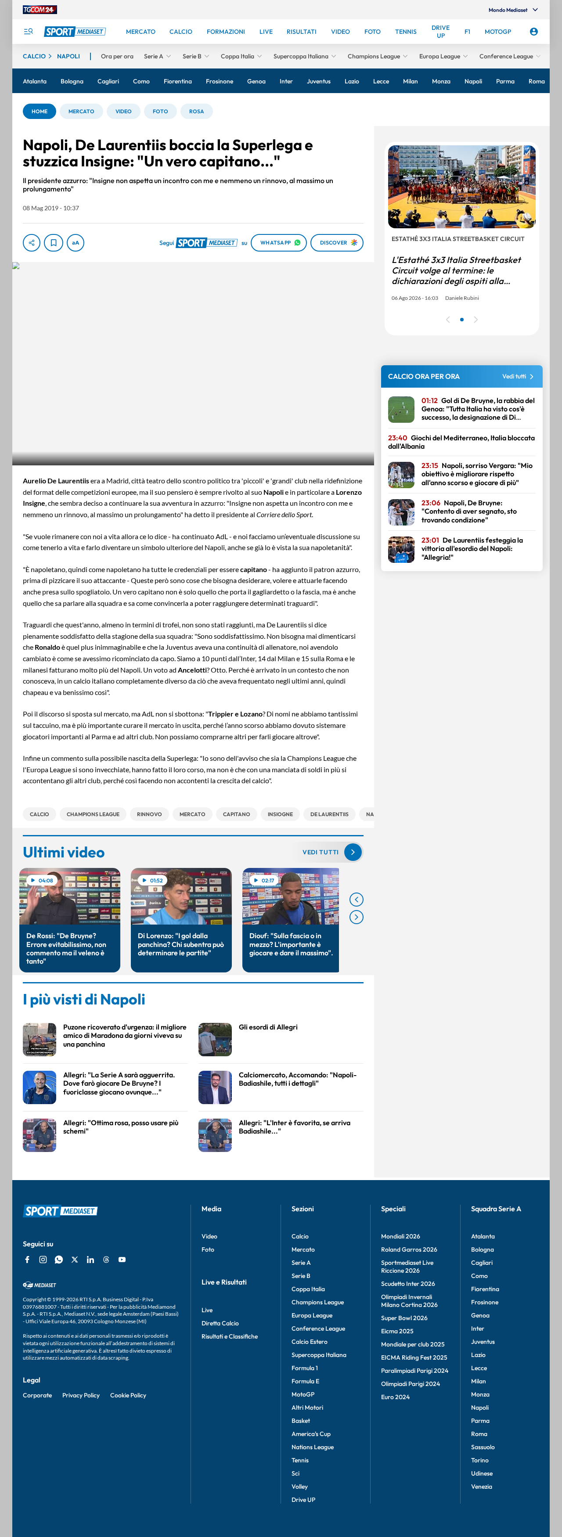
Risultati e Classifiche (230, 1336)
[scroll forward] (356, 917)
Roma (479, 1434)
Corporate (37, 1395)
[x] (74, 1259)
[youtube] (122, 1259)
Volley (300, 1486)
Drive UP (303, 1500)
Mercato (303, 1249)
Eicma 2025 (397, 1331)
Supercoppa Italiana (319, 1355)
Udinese (482, 1473)
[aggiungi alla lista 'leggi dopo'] (53, 243)
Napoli (480, 1407)
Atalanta (483, 1236)
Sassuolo (483, 1447)
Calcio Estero (310, 1342)
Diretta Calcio (220, 1323)
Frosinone (484, 1302)
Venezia (481, 1486)
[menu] (28, 31)
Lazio (478, 1355)
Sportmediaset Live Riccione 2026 (407, 1266)
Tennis (300, 1460)
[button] (39, 111)
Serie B (301, 1276)
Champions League (318, 1302)
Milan (478, 1381)
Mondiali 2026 (400, 1236)
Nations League (313, 1447)
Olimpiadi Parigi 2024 (410, 1384)
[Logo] (76, 31)
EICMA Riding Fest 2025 (414, 1357)
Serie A (301, 1263)
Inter (477, 1328)
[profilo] (534, 31)
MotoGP (303, 1394)
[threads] (106, 1259)
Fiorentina (485, 1289)
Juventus (483, 1342)
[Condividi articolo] (31, 243)
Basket (301, 1421)
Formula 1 (305, 1368)
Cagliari (482, 1263)
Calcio (300, 1236)
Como (479, 1276)
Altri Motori (307, 1407)
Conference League (318, 1328)
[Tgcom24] (40, 9)
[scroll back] (356, 900)
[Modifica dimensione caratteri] (75, 243)
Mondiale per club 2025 (413, 1344)
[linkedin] (90, 1259)
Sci (295, 1473)
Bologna (482, 1249)
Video (209, 1236)
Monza (480, 1394)
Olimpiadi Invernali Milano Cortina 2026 (409, 1301)
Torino (480, 1460)
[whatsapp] (58, 1259)
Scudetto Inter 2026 (408, 1284)
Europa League (312, 1315)
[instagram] (43, 1259)
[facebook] (27, 1259)
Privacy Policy (81, 1395)
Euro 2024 (395, 1397)
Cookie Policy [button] (128, 1395)
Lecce (479, 1368)
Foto (208, 1249)
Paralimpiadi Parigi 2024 (414, 1371)
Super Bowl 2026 (404, 1318)
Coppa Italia (308, 1289)
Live (207, 1310)
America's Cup (311, 1434)
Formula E (305, 1381)
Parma (480, 1421)
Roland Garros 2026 (409, 1249)
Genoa (480, 1315)
